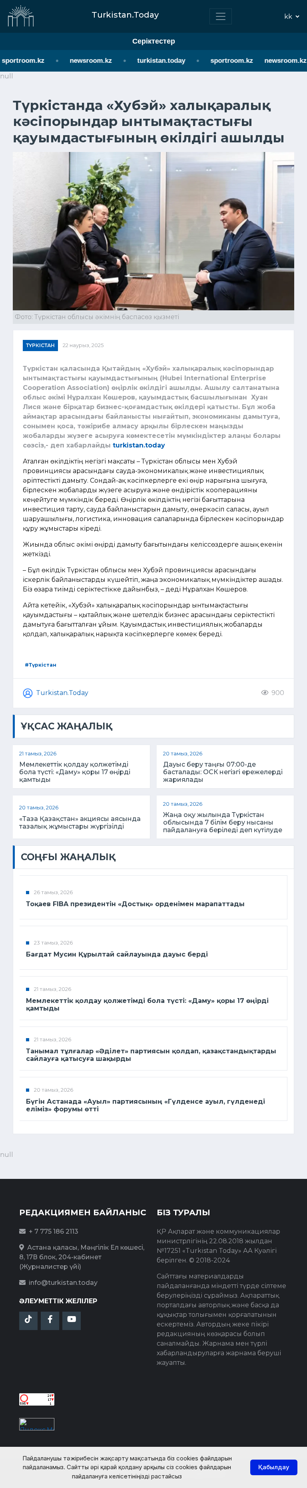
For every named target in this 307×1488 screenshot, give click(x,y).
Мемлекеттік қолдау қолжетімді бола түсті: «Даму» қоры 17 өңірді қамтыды (74, 772)
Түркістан (40, 345)
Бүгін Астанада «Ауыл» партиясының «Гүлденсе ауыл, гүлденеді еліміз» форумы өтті (145, 1105)
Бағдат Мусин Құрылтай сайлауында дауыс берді (117, 954)
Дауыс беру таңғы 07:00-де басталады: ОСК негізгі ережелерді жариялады (223, 772)
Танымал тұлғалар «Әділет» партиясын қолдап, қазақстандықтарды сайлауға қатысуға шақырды (151, 1055)
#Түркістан (40, 665)
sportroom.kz (223, 60)
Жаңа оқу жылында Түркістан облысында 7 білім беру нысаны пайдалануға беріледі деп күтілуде (222, 822)
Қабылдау (273, 1467)
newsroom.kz (82, 60)
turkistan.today (153, 60)
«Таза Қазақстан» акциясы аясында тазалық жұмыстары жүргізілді (80, 822)
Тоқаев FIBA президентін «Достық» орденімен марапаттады (135, 904)
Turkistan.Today (62, 693)
